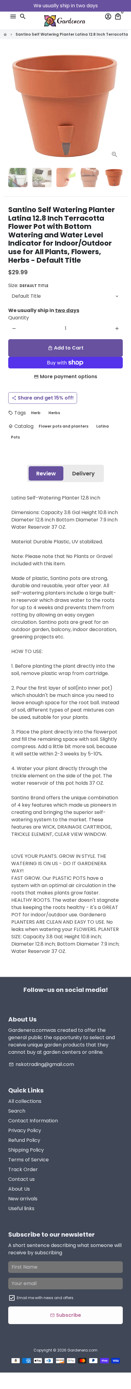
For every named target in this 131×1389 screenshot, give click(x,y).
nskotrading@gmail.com (41, 1064)
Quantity (18, 317)
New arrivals (22, 1198)
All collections (24, 1101)
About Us (19, 1188)
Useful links (21, 1208)
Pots (15, 437)
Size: (28, 285)
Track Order (23, 1169)
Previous (14, 106)
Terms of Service (28, 1159)
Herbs (54, 412)
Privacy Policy (24, 1130)
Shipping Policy (26, 1149)
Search (16, 1110)
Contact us (21, 1179)
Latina (102, 426)
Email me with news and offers (45, 1297)
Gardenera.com (82, 1350)
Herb (36, 412)
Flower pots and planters (63, 426)
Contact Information (33, 1120)
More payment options (68, 376)
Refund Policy (24, 1140)
